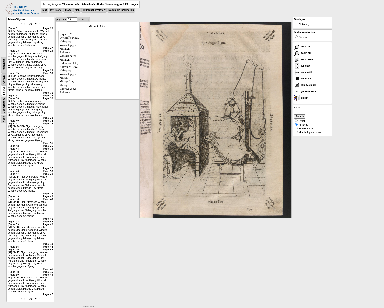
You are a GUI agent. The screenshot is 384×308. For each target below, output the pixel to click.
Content (3, 79)
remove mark (308, 85)
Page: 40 (48, 196)
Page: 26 (48, 28)
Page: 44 (48, 246)
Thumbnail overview (94, 10)
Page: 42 (48, 221)
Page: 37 (48, 168)
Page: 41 (48, 218)
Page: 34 (48, 120)
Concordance (3, 105)
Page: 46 (48, 272)
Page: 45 (48, 269)
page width (306, 72)
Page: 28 (48, 50)
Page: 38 (48, 171)
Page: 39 (48, 193)
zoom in (305, 46)
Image (68, 10)
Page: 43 (48, 244)
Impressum (88, 306)
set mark (305, 78)
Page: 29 (48, 70)
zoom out (305, 53)
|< (64, 19)
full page (305, 65)
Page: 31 (48, 92)
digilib (304, 97)
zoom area (306, 59)
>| (88, 19)
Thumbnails (3, 65)
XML (77, 10)
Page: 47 (48, 294)
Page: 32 (48, 95)
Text (44, 10)
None (3, 119)
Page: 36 (48, 146)
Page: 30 (48, 73)
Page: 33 (48, 118)
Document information (121, 10)
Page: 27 (48, 48)
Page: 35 (48, 143)
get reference (308, 91)
